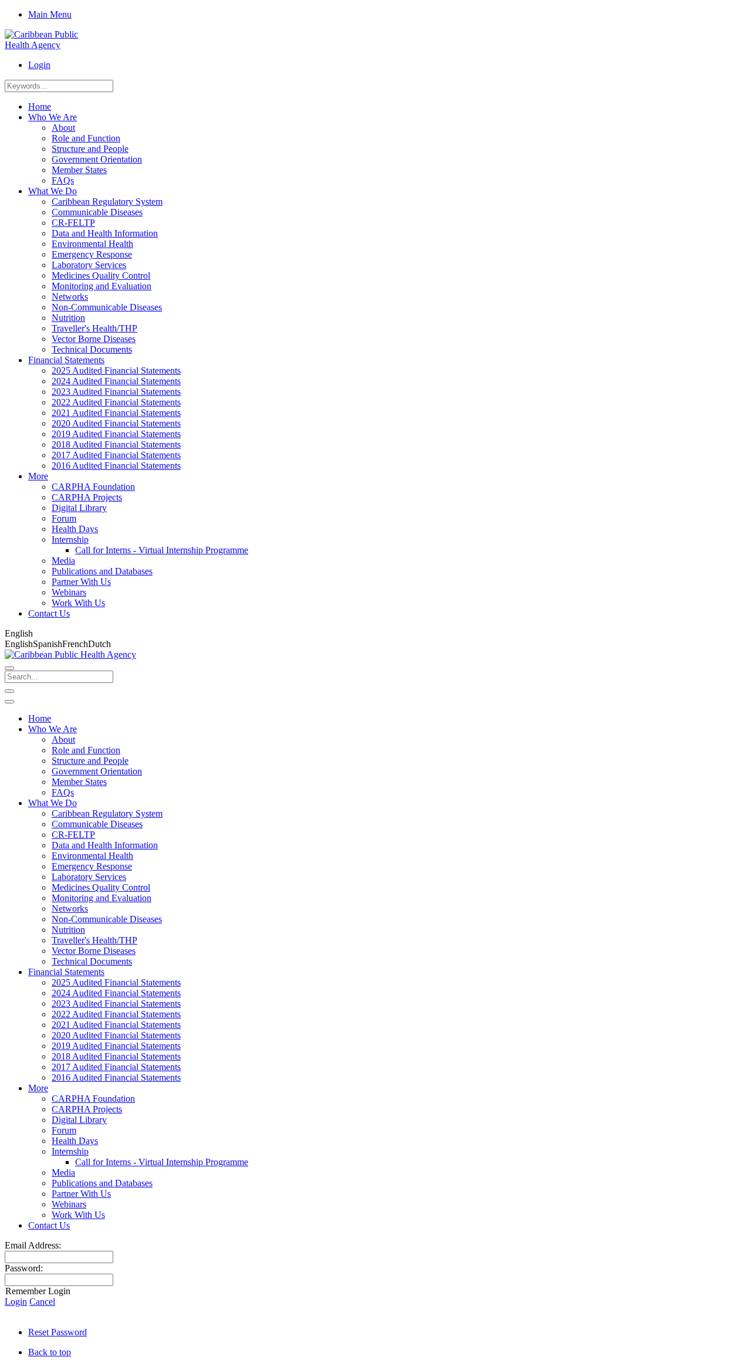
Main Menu (50, 14)
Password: (24, 1268)
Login (39, 65)
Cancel (42, 1302)
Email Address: (33, 1245)
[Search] (9, 668)
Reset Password (57, 1332)
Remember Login (37, 1291)
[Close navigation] (9, 701)
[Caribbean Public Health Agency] (50, 45)
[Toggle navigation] (9, 691)
